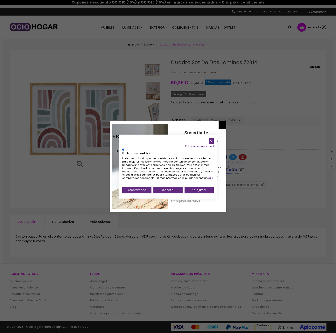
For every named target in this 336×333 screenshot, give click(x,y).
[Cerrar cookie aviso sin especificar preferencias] (211, 141)
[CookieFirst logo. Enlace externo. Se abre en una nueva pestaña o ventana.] (123, 149)
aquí (210, 178)
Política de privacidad (199, 146)
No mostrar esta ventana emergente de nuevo (188, 199)
